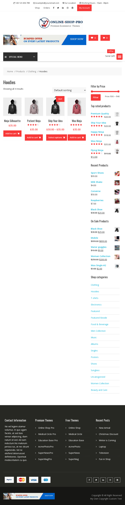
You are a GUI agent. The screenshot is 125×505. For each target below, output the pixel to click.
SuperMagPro (45, 459)
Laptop (102, 446)
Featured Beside (99, 317)
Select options (55, 137)
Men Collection (98, 330)
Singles (94, 350)
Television (104, 452)
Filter (95, 97)
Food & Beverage (99, 324)
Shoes (94, 363)
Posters (94, 357)
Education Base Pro (48, 440)
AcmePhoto (74, 446)
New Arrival (104, 427)
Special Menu (16, 56)
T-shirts (94, 298)
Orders (46, 7)
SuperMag (74, 459)
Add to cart (10, 133)
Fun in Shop (105, 459)
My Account (84, 7)
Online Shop (74, 427)
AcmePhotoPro (46, 446)
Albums (94, 344)
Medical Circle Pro (47, 434)
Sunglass (95, 370)
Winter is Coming (107, 440)
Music (94, 337)
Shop (37, 7)
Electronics (96, 304)
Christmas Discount (108, 434)
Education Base (76, 440)
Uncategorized (98, 376)
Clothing (95, 284)
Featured (95, 311)
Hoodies (95, 291)
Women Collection (100, 383)
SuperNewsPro (45, 452)
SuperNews (74, 452)
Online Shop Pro (46, 427)
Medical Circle (75, 434)
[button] (119, 57)
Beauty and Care (99, 389)
